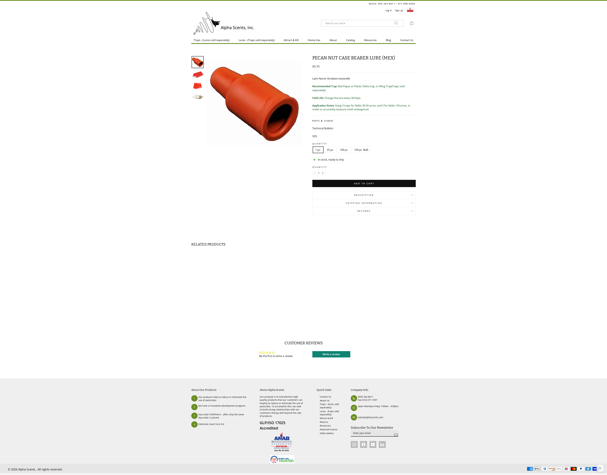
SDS (314, 136)
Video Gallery (327, 433)
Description (364, 195)
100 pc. (344, 150)
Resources (370, 40)
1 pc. (318, 150)
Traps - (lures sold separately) (329, 406)
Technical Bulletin (322, 128)
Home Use (314, 40)
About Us (324, 400)
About (333, 40)
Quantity (319, 143)
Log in (389, 10)
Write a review (331, 354)
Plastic (358, 86)
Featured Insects (328, 429)
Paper (346, 86)
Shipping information (364, 203)
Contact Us (406, 40)
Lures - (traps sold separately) (329, 413)
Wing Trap (385, 86)
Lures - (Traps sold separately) (257, 40)
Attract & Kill (291, 40)
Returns (364, 211)
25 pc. (330, 150)
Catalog (350, 40)
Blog (388, 40)
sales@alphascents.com (370, 417)
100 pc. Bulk (361, 150)
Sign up (399, 10)
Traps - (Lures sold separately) (212, 40)
